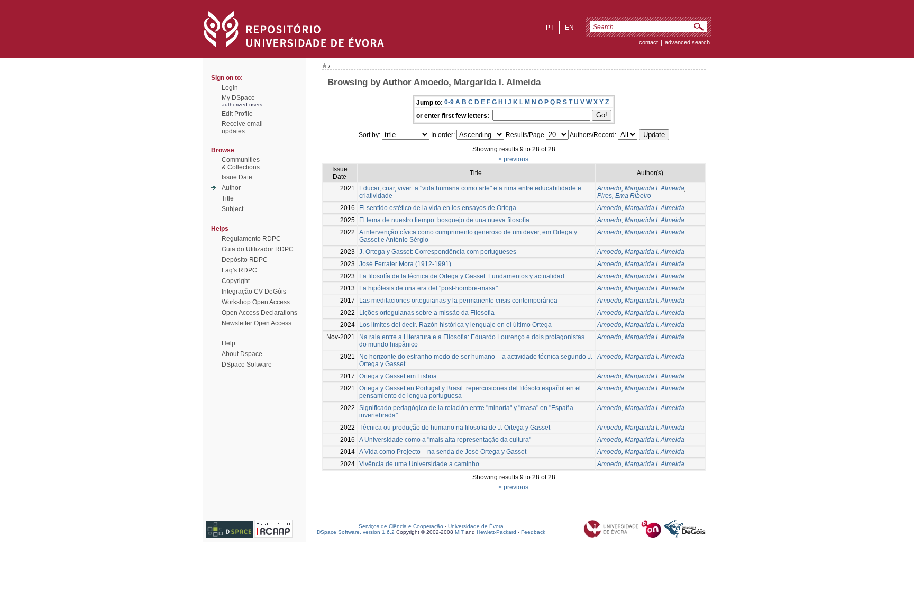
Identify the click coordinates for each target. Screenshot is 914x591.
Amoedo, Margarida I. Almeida (640, 188)
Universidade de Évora (476, 526)
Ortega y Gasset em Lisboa (398, 376)
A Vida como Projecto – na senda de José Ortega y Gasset (442, 452)
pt (550, 27)
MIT (459, 532)
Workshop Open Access (256, 302)
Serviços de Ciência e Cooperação (401, 526)
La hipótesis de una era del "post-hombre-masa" (428, 288)
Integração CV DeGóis (254, 291)
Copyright (236, 281)
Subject (232, 209)
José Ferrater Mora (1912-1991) (405, 264)
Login (230, 88)
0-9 (449, 102)
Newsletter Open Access (256, 323)
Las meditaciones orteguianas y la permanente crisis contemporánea (458, 300)
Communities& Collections (241, 163)
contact (648, 42)
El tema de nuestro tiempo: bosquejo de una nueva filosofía (444, 220)
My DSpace (238, 98)
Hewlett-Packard (496, 532)
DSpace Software (247, 364)
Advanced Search (687, 42)
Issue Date (237, 177)
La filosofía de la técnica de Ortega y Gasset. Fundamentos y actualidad (461, 276)
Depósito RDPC (245, 259)
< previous (513, 159)
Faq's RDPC (239, 270)
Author (231, 188)
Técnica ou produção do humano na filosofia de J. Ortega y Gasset (454, 427)
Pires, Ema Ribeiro (624, 195)
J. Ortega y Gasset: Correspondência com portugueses (437, 252)
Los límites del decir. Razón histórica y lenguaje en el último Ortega (455, 325)
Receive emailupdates (242, 127)
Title (228, 198)
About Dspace (242, 354)
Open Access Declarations (259, 312)
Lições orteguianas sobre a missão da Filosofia (427, 312)
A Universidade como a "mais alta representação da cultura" (445, 439)
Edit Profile (237, 113)
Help (228, 343)
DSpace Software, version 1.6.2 (356, 532)
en (569, 27)
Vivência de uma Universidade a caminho (419, 464)
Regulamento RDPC (251, 238)
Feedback (533, 532)
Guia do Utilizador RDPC (258, 249)
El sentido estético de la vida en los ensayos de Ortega (437, 208)
